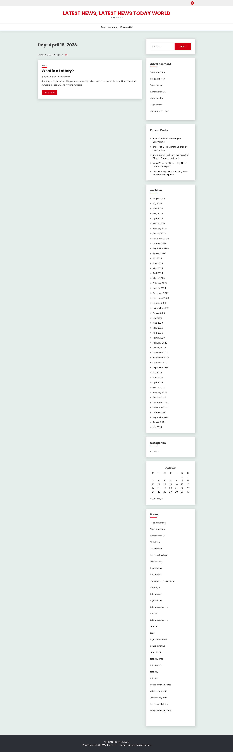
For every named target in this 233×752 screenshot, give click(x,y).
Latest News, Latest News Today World (116, 13)
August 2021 (159, 422)
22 (182, 488)
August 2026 (159, 198)
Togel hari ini (156, 85)
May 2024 (158, 268)
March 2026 (159, 223)
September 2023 (161, 308)
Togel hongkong (109, 27)
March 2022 (159, 387)
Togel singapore (157, 72)
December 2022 (161, 352)
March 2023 (159, 337)
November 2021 (161, 407)
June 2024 (158, 263)
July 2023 (157, 318)
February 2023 (160, 342)
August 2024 (159, 253)
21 (176, 488)
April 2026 (158, 218)
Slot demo (155, 542)
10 (153, 484)
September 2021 (161, 417)
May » (160, 498)
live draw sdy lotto (159, 704)
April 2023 (158, 332)
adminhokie (65, 76)
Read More (49, 92)
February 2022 (160, 392)
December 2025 (161, 238)
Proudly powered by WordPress (98, 745)
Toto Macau (156, 548)
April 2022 (158, 382)
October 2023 (160, 303)
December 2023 (161, 293)
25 (158, 491)
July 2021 (157, 427)
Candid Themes (143, 745)
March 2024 (159, 278)
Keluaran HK (126, 27)
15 (182, 484)
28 (176, 491)
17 (153, 488)
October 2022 (160, 362)
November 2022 (161, 357)
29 (182, 491)
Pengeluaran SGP (158, 91)
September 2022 (161, 367)
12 (164, 484)
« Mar (152, 498)
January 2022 (159, 397)
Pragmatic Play (157, 78)
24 (153, 491)
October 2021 (160, 412)
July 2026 (157, 203)
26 (164, 491)
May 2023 (158, 327)
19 (164, 488)
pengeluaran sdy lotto (160, 710)
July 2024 (157, 258)
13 (170, 484)
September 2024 (161, 248)
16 (188, 484)
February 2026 (160, 228)
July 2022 (157, 372)
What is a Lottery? (58, 70)
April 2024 (158, 273)
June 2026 (158, 208)
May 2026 (158, 213)
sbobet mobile (157, 98)
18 (158, 488)
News (44, 65)
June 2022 (158, 377)
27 (170, 491)
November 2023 (161, 298)
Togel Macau (156, 104)
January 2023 (159, 347)
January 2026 (159, 233)
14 (176, 484)
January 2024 (159, 288)
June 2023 (158, 322)
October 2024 (160, 243)
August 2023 (159, 313)
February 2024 (160, 283)
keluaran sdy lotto (158, 691)
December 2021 (161, 402)
